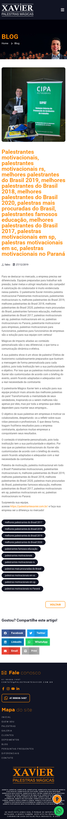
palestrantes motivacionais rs (20, 562)
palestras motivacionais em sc (20, 575)
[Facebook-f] (3, 688)
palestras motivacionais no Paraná (22, 588)
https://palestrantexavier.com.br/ (29, 506)
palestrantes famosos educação (21, 549)
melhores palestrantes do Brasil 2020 (23, 542)
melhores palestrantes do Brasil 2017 (23, 522)
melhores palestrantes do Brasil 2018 (23, 529)
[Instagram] (8, 688)
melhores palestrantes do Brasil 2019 (23, 535)
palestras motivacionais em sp (20, 582)
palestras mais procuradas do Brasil (23, 568)
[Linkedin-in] (18, 688)
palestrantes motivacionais (18, 555)
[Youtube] (13, 688)
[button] (63, 10)
